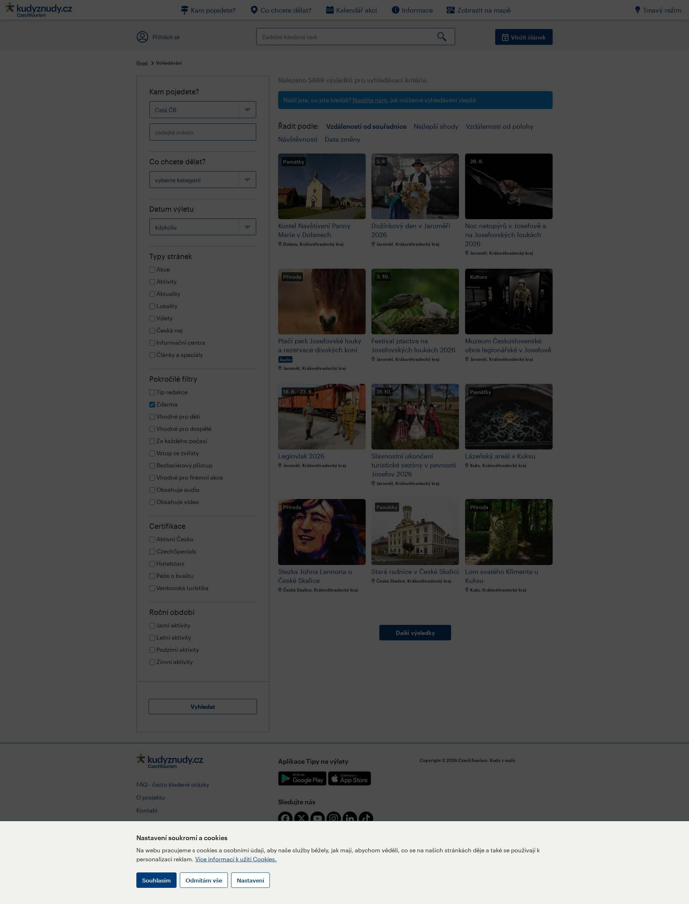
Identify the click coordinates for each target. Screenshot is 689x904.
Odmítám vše (204, 880)
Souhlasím (156, 880)
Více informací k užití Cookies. (236, 859)
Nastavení (250, 880)
